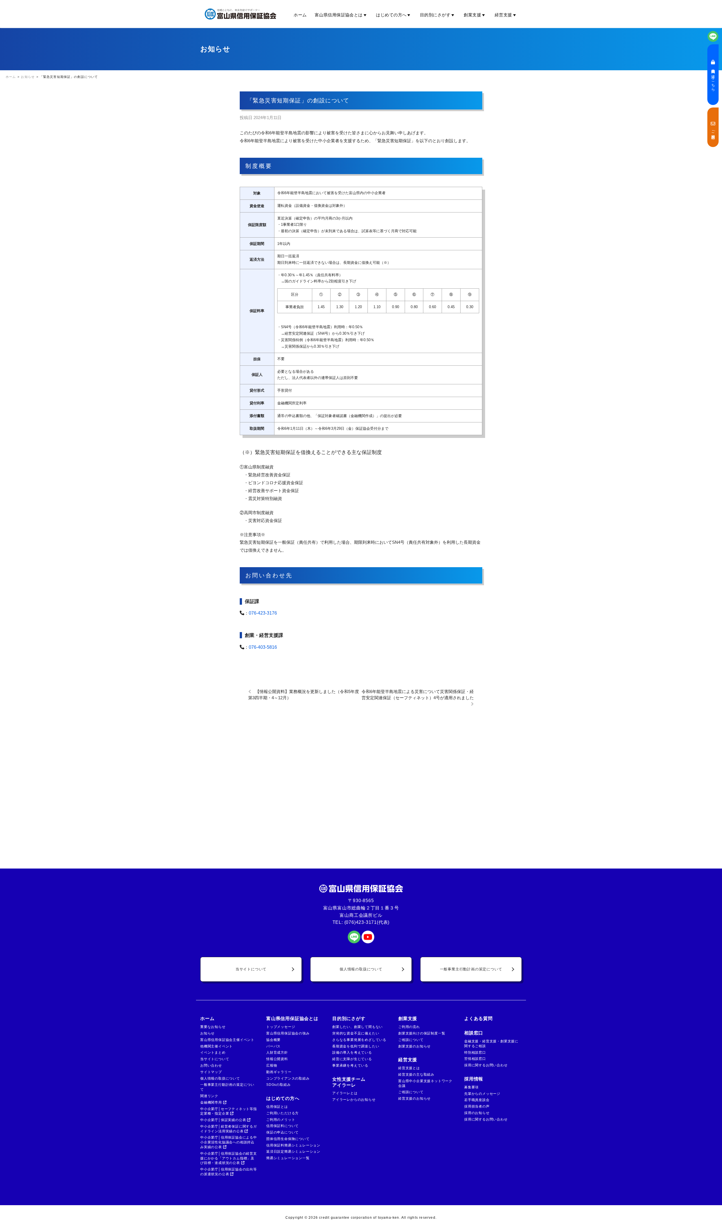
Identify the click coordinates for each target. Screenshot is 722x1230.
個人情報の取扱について (361, 969)
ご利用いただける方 (282, 1113)
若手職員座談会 (477, 1100)
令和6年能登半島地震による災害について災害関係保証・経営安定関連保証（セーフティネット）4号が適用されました (418, 694)
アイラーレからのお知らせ (354, 1100)
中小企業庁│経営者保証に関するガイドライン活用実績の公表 (228, 1128)
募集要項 (471, 1087)
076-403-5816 (263, 647)
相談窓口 (473, 1033)
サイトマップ (211, 1072)
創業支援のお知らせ (414, 1046)
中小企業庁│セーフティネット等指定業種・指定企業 (228, 1111)
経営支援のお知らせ (414, 1098)
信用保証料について (282, 1126)
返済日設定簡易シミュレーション (293, 1152)
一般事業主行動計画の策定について (471, 969)
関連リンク (209, 1096)
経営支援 (503, 14)
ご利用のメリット (280, 1120)
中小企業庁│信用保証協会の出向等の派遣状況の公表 (228, 1171)
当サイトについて (251, 969)
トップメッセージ (280, 1027)
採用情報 (473, 1078)
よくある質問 (478, 1018)
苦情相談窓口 (475, 1059)
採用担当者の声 (477, 1106)
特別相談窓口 (475, 1052)
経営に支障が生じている (352, 1059)
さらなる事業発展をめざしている (359, 1040)
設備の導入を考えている (352, 1052)
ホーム (300, 14)
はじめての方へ (391, 14)
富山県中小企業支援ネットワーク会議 (425, 1083)
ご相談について (411, 1040)
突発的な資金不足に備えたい (355, 1033)
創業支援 (472, 14)
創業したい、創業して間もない (357, 1027)
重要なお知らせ (213, 1027)
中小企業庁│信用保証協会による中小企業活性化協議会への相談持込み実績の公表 (228, 1142)
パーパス (273, 1046)
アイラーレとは (345, 1093)
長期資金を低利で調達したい (355, 1046)
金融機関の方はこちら (713, 77)
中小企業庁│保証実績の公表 (223, 1120)
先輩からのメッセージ (482, 1094)
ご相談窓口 (713, 129)
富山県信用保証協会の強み (288, 1033)
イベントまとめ (213, 1052)
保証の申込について (282, 1132)
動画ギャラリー (279, 1072)
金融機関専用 (211, 1102)
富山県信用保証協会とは (339, 14)
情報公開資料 (277, 1059)
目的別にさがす (435, 14)
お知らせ (207, 1033)
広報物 (271, 1065)
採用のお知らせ (477, 1113)
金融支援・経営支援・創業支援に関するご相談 (491, 1043)
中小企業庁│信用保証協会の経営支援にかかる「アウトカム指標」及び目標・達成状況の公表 (228, 1158)
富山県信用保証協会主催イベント (227, 1040)
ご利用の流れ (409, 1027)
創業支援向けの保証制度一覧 (421, 1033)
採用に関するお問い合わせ (486, 1065)
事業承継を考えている (350, 1065)
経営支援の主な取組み (416, 1074)
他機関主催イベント (216, 1046)
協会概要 (273, 1040)
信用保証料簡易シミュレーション (293, 1145)
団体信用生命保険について (288, 1139)
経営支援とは (409, 1068)
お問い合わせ (211, 1065)
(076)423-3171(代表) (367, 922)
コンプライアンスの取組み (288, 1078)
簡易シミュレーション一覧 (288, 1158)
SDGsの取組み (278, 1085)
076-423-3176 (263, 613)
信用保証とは (277, 1107)
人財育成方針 (277, 1052)
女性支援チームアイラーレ (349, 1082)
